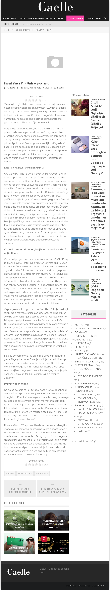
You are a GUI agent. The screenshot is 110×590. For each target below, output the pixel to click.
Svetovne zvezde (90, 376)
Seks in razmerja (36, 18)
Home (6, 30)
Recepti (61, 18)
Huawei (10, 473)
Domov (6, 18)
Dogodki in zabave (87, 328)
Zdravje (50, 18)
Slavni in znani (85, 365)
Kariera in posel (89, 409)
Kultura (80, 343)
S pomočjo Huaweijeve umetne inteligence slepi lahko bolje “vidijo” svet (53, 524)
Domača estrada (89, 368)
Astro (99, 18)
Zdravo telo (86, 401)
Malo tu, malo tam (45, 88)
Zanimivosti (59, 88)
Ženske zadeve (74, 18)
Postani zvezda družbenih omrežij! (20, 490)
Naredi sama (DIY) (86, 354)
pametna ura (25, 473)
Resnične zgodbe (87, 357)
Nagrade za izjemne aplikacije (53, 550)
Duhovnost (86, 394)
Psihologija (85, 398)
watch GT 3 (42, 473)
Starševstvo (84, 383)
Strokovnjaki (87, 423)
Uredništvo (71, 586)
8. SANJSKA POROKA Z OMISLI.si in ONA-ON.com (52, 490)
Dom (78, 332)
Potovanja (85, 420)
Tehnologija (83, 387)
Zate (81, 431)
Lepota (22, 18)
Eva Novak (11, 88)
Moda (13, 18)
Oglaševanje (84, 586)
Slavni (89, 18)
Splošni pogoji (98, 586)
